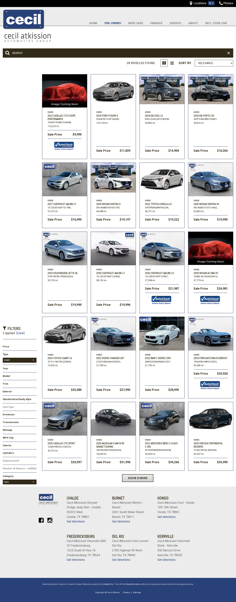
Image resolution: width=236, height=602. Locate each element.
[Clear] (20, 333)
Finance (156, 23)
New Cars (135, 23)
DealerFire (108, 584)
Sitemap (137, 592)
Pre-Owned (113, 23)
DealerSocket (132, 584)
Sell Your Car (216, 23)
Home (93, 23)
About (193, 23)
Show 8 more (138, 478)
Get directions (76, 521)
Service (175, 23)
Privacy (126, 592)
